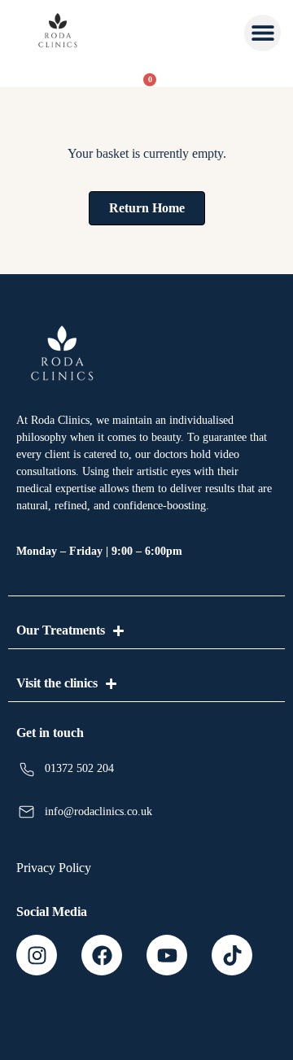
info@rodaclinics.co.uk (98, 811)
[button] (262, 33)
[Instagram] (36, 955)
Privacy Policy (53, 868)
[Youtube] (166, 955)
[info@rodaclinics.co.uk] (26, 812)
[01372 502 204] (26, 769)
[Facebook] (101, 955)
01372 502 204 (79, 768)
